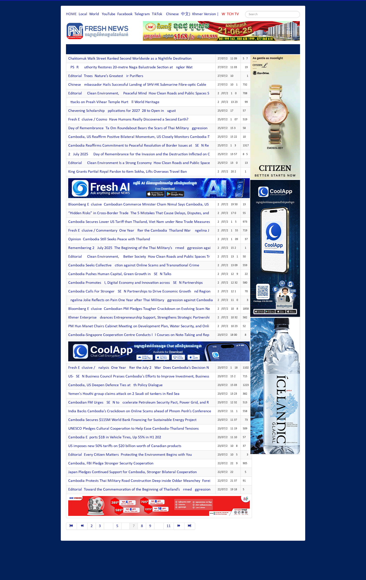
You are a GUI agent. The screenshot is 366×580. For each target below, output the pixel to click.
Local (83, 14)
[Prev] (82, 526)
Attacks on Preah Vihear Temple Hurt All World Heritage (113, 102)
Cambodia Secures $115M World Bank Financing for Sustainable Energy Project (132, 420)
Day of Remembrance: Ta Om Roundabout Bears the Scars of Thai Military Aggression (137, 128)
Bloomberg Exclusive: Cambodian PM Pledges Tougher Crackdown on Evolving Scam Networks (144, 309)
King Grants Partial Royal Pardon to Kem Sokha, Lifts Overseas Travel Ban (127, 172)
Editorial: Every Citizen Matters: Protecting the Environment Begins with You (130, 455)
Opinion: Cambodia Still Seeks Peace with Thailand (109, 239)
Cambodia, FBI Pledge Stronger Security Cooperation (110, 463)
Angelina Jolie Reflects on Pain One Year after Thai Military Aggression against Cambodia (140, 300)
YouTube (108, 14)
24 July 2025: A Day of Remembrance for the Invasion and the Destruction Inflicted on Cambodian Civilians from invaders (166, 154)
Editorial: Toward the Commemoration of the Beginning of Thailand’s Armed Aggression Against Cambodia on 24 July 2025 (167, 490)
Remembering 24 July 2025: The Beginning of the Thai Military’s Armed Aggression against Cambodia (150, 248)
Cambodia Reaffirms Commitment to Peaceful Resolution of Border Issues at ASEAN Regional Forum (149, 146)
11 (169, 526)
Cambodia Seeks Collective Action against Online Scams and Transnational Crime (133, 265)
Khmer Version (204, 14)
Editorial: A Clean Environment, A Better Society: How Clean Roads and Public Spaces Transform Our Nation (155, 257)
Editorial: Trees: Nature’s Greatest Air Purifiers (105, 76)
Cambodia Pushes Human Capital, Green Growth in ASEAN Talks (119, 274)
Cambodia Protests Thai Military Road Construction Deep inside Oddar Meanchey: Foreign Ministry (148, 481)
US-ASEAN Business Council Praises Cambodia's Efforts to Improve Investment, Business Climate (145, 376)
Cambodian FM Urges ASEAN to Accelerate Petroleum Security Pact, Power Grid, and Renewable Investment (156, 403)
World (94, 14)
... (108, 526)
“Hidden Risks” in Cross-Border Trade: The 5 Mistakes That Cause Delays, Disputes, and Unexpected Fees (152, 213)
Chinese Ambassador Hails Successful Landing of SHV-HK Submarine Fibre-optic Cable (137, 85)
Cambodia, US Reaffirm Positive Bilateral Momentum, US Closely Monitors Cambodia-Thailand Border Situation (158, 137)
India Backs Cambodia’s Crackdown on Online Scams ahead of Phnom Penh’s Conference (139, 411)
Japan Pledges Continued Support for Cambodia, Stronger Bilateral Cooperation (132, 472)
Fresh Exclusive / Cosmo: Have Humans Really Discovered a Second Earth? (128, 120)
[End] (189, 526)
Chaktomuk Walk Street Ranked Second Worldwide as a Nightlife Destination (129, 59)
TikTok (157, 14)
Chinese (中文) (178, 14)
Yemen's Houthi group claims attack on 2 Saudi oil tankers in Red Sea (124, 394)
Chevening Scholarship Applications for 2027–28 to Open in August (122, 111)
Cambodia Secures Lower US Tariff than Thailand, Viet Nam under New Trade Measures (139, 222)
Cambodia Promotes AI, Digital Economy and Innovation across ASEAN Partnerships (135, 283)
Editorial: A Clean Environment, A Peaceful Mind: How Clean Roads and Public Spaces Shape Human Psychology (158, 93)
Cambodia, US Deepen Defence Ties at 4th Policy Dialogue (115, 385)
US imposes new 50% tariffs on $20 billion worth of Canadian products (124, 446)
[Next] (179, 526)
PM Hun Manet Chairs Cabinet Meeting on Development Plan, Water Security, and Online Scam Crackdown (155, 326)
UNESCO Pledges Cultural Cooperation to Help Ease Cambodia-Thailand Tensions (133, 429)
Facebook (124, 14)
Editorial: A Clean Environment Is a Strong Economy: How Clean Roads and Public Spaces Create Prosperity (154, 163)
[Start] (71, 526)
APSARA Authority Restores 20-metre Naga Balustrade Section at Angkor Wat (130, 67)
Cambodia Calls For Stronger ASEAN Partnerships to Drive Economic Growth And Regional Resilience (149, 291)
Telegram (142, 14)
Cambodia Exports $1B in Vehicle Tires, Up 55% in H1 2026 (115, 437)
